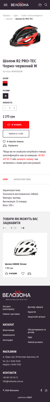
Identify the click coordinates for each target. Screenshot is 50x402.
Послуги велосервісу (8, 307)
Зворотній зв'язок (36, 316)
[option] (25, 37)
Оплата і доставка (11, 314)
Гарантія (32, 312)
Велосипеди (8, 330)
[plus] (14, 108)
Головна (6, 15)
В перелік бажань (15, 141)
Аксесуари (8, 340)
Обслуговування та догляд (37, 331)
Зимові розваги (35, 342)
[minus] (5, 108)
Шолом (9, 19)
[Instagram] (46, 390)
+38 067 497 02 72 (10, 377)
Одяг (16, 15)
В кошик (17, 124)
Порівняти (13, 145)
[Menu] (5, 5)
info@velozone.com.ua (13, 381)
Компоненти (9, 335)
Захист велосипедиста (31, 15)
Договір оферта (35, 307)
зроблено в (22, 397)
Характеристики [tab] (22, 179)
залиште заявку (25, 159)
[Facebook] (41, 390)
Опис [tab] (5, 179)
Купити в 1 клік (16, 133)
